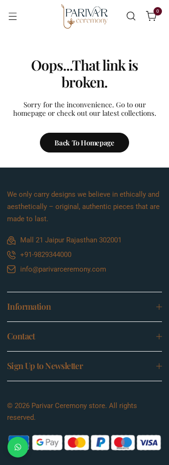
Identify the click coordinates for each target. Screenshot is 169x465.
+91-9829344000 (45, 254)
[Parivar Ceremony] (84, 16)
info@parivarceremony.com (63, 269)
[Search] (131, 16)
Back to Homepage (84, 142)
